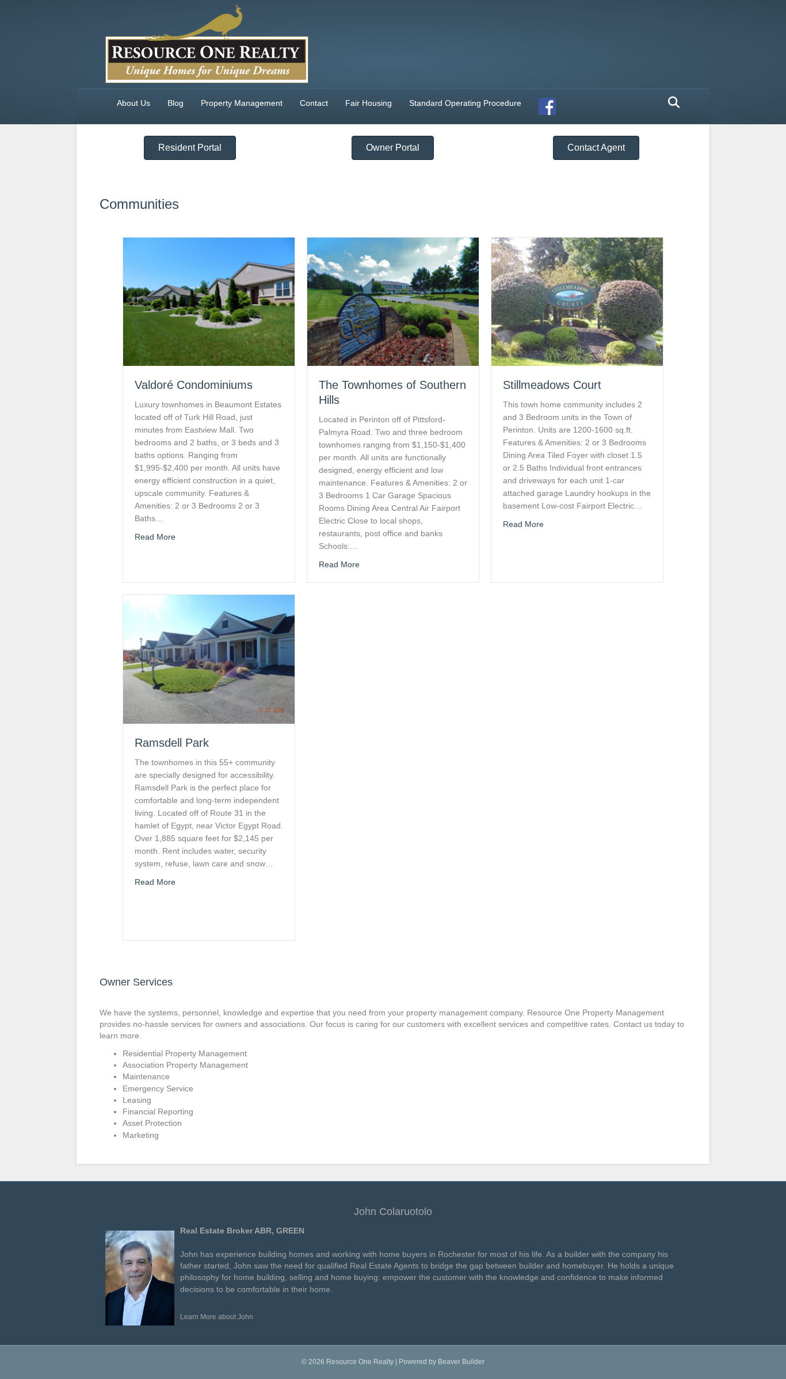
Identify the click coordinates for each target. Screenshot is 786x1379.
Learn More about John (216, 1317)
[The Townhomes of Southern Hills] (393, 300)
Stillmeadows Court (552, 385)
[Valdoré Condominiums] (209, 300)
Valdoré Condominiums (194, 385)
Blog (175, 103)
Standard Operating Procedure (465, 103)
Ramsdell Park (172, 742)
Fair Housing (368, 103)
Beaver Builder (461, 1362)
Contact (314, 103)
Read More (155, 536)
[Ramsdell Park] (209, 658)
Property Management (242, 103)
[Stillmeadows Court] (577, 300)
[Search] (670, 102)
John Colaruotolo (393, 1211)
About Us (133, 103)
